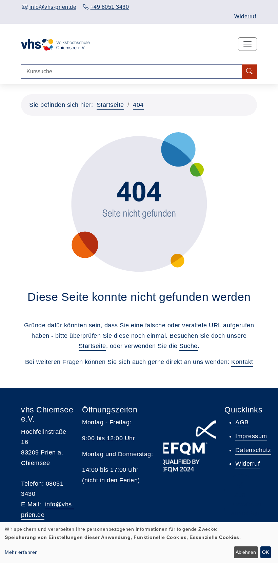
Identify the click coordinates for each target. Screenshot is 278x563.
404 (138, 104)
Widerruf (245, 16)
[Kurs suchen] (249, 71)
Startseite (110, 104)
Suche (188, 346)
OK (265, 552)
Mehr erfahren (21, 552)
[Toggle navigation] (247, 44)
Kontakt (242, 361)
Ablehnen (246, 552)
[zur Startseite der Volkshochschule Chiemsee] (55, 44)
